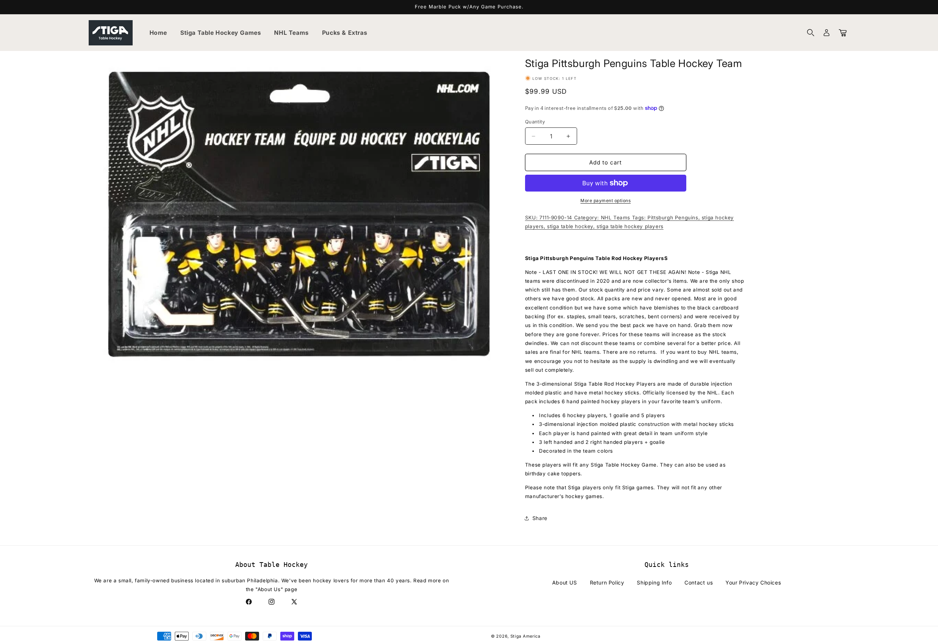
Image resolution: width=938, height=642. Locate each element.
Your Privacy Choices (753, 582)
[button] (810, 33)
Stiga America (525, 636)
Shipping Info (654, 582)
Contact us (698, 582)
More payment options (605, 200)
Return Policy (607, 582)
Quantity (535, 122)
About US (564, 582)
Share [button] (539, 518)
